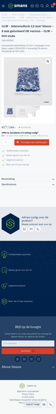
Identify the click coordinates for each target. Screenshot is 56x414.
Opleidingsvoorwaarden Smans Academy (28, 400)
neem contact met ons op (36, 136)
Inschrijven (25, 351)
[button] (47, 61)
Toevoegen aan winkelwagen (33, 142)
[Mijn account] (47, 6)
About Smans (11, 367)
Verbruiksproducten (38, 15)
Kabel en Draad (18, 15)
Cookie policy (28, 397)
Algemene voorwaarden (28, 391)
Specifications (9, 184)
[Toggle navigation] (3, 6)
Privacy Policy (28, 394)
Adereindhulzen (9, 17)
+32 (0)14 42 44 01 (13, 136)
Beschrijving (8, 179)
